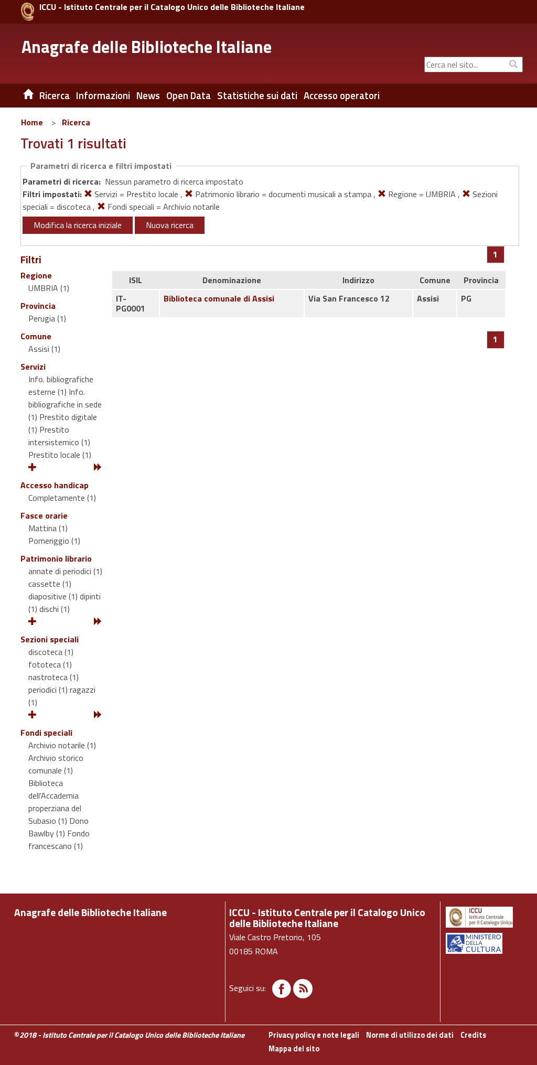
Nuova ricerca (170, 225)
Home (32, 122)
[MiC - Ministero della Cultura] (484, 943)
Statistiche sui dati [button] (257, 95)
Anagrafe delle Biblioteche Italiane (147, 46)
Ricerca (76, 122)
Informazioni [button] (103, 95)
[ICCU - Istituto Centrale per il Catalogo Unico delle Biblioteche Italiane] (27, 12)
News (148, 95)
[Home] (20, 95)
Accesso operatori (342, 95)
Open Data (188, 95)
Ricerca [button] (54, 95)
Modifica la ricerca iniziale (78, 225)
